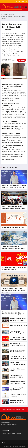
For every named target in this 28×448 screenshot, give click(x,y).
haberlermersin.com (8, 128)
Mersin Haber (6, 446)
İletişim (9, 433)
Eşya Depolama (14, 446)
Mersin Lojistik (22, 446)
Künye (4, 433)
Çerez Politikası (6, 436)
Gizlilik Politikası (16, 433)
